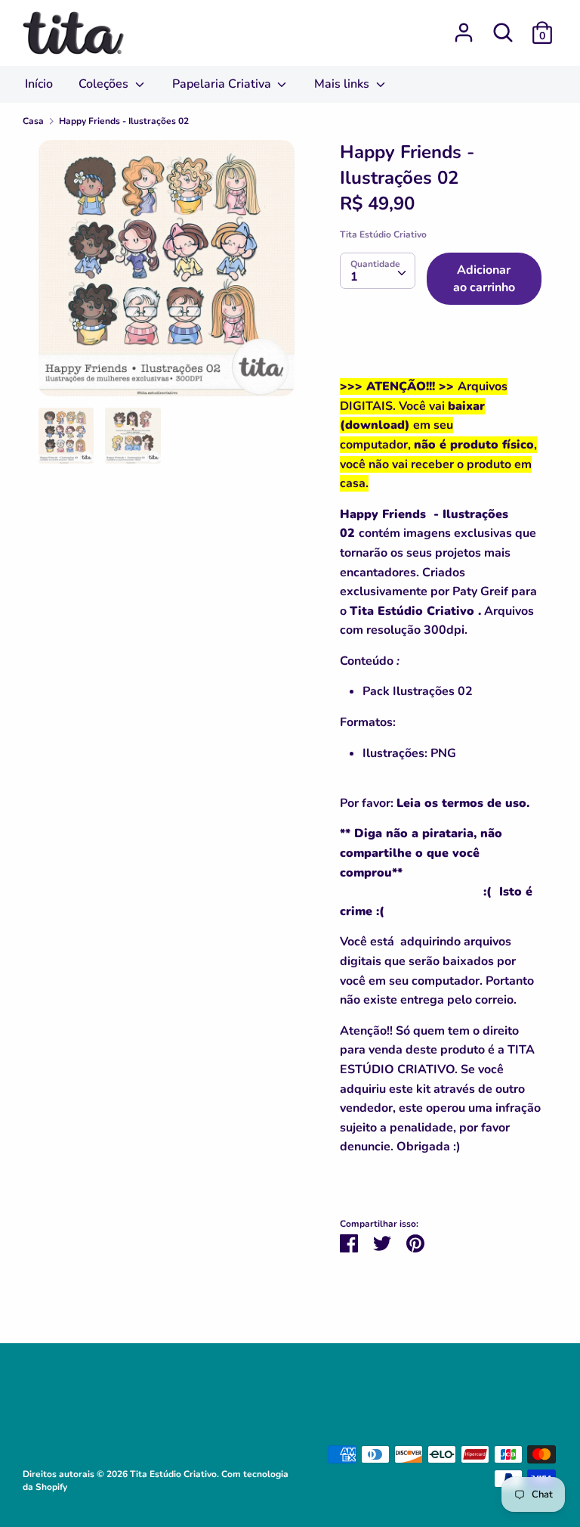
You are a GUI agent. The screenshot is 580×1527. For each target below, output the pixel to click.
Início (39, 84)
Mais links (343, 84)
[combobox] (377, 271)
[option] (167, 274)
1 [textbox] (354, 276)
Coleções (105, 84)
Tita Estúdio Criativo (383, 234)
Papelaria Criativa (223, 84)
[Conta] (464, 26)
